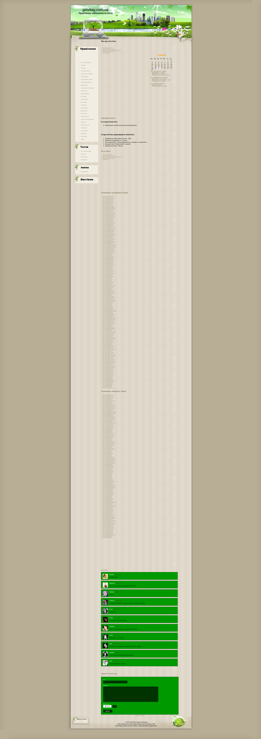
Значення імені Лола (108, 477)
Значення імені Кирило (108, 293)
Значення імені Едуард (108, 264)
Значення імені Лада (108, 469)
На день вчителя (85, 116)
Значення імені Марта (108, 490)
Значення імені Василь (108, 232)
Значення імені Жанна (108, 444)
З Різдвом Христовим (86, 82)
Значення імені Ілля (107, 284)
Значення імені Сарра (108, 515)
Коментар (105, 685)
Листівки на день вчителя (158, 81)
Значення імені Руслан (108, 350)
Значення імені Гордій (108, 256)
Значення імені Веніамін (108, 235)
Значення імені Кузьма (108, 298)
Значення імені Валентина (109, 413)
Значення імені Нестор (108, 326)
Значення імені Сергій (108, 358)
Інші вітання (84, 136)
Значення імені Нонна (108, 499)
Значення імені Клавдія (108, 465)
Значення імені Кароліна (109, 461)
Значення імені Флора (108, 532)
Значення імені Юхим (108, 384)
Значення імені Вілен (108, 237)
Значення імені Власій (108, 243)
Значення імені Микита (108, 314)
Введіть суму (106, 704)
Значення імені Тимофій (108, 367)
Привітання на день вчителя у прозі (161, 79)
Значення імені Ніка (107, 496)
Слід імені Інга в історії (108, 51)
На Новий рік (84, 156)
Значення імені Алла (108, 403)
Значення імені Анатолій (109, 208)
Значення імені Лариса (108, 471)
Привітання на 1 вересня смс (159, 73)
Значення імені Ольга (108, 504)
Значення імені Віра (107, 421)
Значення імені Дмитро (108, 263)
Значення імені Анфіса (108, 409)
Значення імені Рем (107, 344)
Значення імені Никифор (109, 328)
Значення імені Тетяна (108, 527)
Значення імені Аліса (108, 402)
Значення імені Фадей (108, 373)
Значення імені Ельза (108, 437)
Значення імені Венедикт (109, 234)
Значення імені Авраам (108, 198)
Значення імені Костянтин (109, 301)
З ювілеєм (83, 65)
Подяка (82, 139)
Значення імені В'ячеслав (109, 247)
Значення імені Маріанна (109, 487)
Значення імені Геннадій (108, 249)
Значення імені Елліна (108, 435)
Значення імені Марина (108, 486)
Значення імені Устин (108, 372)
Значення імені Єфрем (108, 274)
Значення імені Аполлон (108, 212)
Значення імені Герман (108, 253)
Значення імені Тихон (108, 369)
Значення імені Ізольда (108, 449)
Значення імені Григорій (109, 257)
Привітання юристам (157, 84)
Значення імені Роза (107, 513)
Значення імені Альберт (108, 206)
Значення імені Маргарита (109, 485)
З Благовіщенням (85, 93)
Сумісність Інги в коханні (109, 49)
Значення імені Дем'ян (108, 260)
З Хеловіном (84, 127)
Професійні (83, 133)
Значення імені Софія (108, 519)
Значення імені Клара (108, 466)
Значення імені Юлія (108, 536)
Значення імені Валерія (108, 414)
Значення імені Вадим (108, 227)
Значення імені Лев (107, 304)
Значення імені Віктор (108, 236)
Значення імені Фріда (108, 534)
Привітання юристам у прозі (159, 86)
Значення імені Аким (108, 203)
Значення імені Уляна (108, 530)
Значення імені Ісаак (108, 289)
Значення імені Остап (108, 335)
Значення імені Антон (108, 210)
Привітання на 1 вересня (158, 72)
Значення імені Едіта (108, 432)
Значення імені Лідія (108, 472)
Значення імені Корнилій (109, 300)
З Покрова (83, 122)
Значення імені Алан (108, 204)
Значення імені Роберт (108, 345)
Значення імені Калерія (108, 457)
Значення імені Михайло (109, 319)
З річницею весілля (85, 70)
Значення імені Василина (109, 418)
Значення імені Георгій (108, 251)
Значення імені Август (108, 197)
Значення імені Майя (108, 483)
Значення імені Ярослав (108, 387)
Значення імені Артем (108, 218)
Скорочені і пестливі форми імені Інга (112, 50)
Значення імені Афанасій (109, 223)
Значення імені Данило (108, 259)
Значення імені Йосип (108, 290)
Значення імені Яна (107, 537)
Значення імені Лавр (108, 302)
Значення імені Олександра (109, 502)
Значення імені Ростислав (109, 348)
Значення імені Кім (107, 295)
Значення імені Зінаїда (108, 446)
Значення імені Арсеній (108, 216)
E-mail (80, 720)
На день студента (85, 125)
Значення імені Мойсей (108, 322)
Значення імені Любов (108, 480)
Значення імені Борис (108, 225)
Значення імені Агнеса (108, 397)
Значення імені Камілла (108, 458)
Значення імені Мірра (108, 491)
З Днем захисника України (87, 119)
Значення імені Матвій (108, 313)
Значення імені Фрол (108, 378)
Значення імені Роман (108, 347)
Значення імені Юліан (108, 381)
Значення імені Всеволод (109, 246)
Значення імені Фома (108, 379)
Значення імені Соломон (109, 359)
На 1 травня (84, 102)
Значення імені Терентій (109, 365)
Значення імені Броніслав (109, 226)
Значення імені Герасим (108, 252)
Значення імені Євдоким (108, 270)
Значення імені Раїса (108, 508)
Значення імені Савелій (108, 352)
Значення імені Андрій (108, 209)
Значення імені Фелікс (108, 375)
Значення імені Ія (107, 455)
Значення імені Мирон (108, 317)
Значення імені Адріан (108, 201)
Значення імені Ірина (108, 453)
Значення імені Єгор (108, 271)
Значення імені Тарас (108, 364)
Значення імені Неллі (108, 494)
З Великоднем (84, 99)
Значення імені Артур (108, 219)
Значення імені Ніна (107, 497)
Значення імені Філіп (108, 376)
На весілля (83, 68)
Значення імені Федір (108, 374)
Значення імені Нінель (108, 498)
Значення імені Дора (108, 431)
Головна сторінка (140, 715)
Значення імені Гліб (107, 254)
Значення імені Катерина (109, 463)
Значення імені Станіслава (109, 520)
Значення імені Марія (108, 488)
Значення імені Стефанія (109, 523)
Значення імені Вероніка (109, 419)
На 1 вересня (84, 113)
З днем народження (86, 62)
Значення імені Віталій (108, 240)
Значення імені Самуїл (108, 353)
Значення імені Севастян (109, 356)
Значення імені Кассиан (108, 292)
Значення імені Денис (108, 262)
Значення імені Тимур (108, 368)
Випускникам (84, 110)
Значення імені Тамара (108, 526)
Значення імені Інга (107, 47)
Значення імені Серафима (109, 518)
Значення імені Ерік (107, 267)
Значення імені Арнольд (108, 215)
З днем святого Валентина (87, 88)
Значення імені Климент (108, 297)
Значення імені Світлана (108, 516)
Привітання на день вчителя (159, 78)
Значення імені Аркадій (108, 214)
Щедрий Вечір (84, 85)
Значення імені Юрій (108, 383)
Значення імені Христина (109, 535)
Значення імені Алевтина (109, 400)
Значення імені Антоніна (109, 408)
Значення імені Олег (108, 330)
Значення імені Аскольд (108, 221)
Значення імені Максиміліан (109, 311)
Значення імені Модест (108, 320)
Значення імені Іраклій (108, 287)
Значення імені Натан (108, 324)
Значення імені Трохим (108, 370)
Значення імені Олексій (108, 333)
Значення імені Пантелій (109, 339)
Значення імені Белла (108, 410)
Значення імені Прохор (108, 342)
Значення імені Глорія (108, 426)
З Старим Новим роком (86, 79)
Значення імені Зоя (107, 447)
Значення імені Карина (108, 460)
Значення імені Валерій (108, 230)
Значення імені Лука (108, 307)
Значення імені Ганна (108, 425)
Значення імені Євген (108, 269)
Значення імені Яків (107, 385)
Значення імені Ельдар (108, 265)
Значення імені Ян (107, 386)
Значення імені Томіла (108, 529)
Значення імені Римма (108, 512)
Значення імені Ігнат (108, 279)
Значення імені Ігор (107, 280)
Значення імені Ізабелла (108, 448)
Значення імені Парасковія (109, 505)
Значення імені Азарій (108, 202)
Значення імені (84, 171)
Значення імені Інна (107, 452)
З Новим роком (84, 76)
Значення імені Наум (108, 325)
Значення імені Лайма (108, 470)
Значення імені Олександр (109, 331)
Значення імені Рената (108, 510)
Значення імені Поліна (108, 507)
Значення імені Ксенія (108, 468)
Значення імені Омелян (108, 334)
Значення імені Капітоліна (109, 459)
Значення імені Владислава (109, 422)
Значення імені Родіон (108, 346)
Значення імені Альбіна (108, 404)
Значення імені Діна (107, 430)
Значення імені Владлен (108, 242)
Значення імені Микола (108, 315)
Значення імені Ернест (108, 268)
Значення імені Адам (108, 199)
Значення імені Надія (108, 492)
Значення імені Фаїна (108, 531)
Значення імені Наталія (108, 493)
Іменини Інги (106, 52)
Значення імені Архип (108, 220)
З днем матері (84, 107)
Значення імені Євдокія (108, 442)
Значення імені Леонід (108, 306)
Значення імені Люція (108, 482)
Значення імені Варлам (108, 231)
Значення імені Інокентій (109, 285)
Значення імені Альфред (108, 207)
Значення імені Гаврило (108, 248)
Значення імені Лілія (108, 474)
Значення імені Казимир (108, 291)
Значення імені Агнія (108, 398)
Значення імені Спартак (108, 361)
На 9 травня (84, 105)
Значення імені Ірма (107, 454)
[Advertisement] (86, 56)
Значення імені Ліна (107, 475)
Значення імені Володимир (109, 245)
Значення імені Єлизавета (109, 443)
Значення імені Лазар (108, 303)
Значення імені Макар (108, 308)
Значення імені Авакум (108, 196)
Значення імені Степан (108, 363)
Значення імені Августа (108, 394)
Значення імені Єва (107, 439)
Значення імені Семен (108, 357)
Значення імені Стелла (108, 521)
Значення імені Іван (107, 278)
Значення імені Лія (107, 476)
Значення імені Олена (108, 503)
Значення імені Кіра (107, 464)
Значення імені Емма (108, 438)
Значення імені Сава (107, 351)
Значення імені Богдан (108, 224)
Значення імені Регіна (108, 509)
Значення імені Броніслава (109, 411)
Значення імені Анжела (108, 407)
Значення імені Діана (108, 428)
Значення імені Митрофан (109, 318)
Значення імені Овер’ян (108, 329)
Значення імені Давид (108, 258)
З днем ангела (84, 130)
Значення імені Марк (108, 312)
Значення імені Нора (108, 501)
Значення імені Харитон (108, 380)
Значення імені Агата (108, 396)
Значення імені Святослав (109, 355)
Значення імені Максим (108, 309)
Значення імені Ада (107, 399)
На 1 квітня (83, 96)
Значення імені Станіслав (109, 362)
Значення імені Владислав (109, 241)
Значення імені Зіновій (108, 276)
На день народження (86, 151)
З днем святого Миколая (87, 73)
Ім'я (104, 679)
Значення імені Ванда (108, 415)
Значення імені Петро (108, 340)
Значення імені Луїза (108, 479)
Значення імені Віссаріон (109, 238)
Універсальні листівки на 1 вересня (161, 75)
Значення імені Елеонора (109, 433)
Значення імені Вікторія (108, 420)
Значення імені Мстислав (109, 323)
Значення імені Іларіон (108, 282)
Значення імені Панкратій (109, 337)
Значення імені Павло (108, 336)
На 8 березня (84, 90)
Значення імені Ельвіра (108, 436)
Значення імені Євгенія (108, 441)
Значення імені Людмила (109, 481)
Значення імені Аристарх (109, 213)
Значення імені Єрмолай (108, 273)
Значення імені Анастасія (109, 405)
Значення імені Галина (108, 424)
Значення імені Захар (108, 275)
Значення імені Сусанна (108, 524)
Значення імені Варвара (108, 416)
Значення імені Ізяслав (108, 281)
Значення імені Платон (108, 341)
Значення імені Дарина (108, 427)
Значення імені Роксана (108, 514)
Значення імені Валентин (109, 229)
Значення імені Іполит (108, 286)
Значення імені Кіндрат (108, 296)
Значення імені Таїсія (108, 525)
